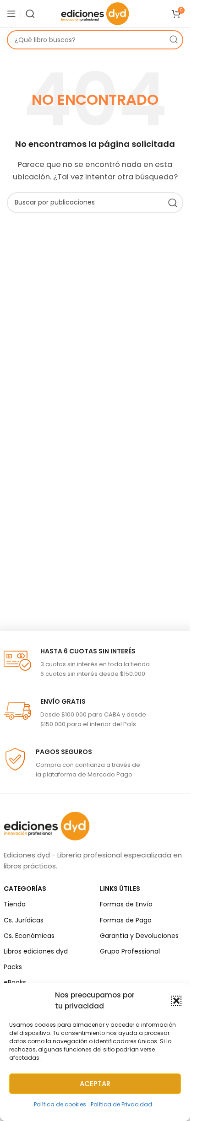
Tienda (15, 904)
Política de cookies (60, 1104)
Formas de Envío (126, 904)
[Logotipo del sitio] (95, 13)
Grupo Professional (130, 951)
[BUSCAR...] (173, 39)
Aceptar (95, 1084)
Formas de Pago (126, 920)
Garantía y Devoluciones (139, 935)
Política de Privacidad (121, 1104)
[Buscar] (30, 14)
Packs (13, 966)
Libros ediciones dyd (36, 951)
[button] (176, 1000)
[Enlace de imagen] (47, 825)
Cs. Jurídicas (24, 920)
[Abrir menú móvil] (11, 14)
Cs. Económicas (29, 935)
